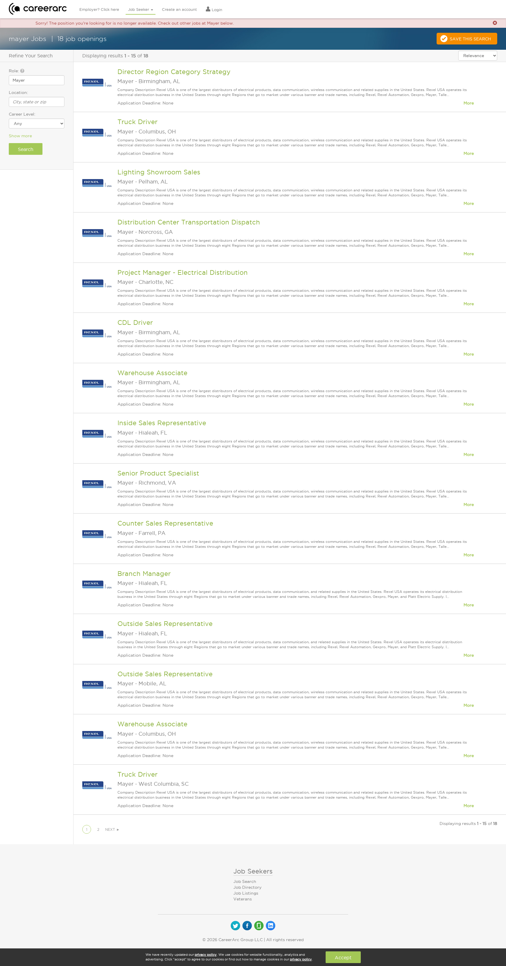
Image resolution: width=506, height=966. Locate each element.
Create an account (179, 9)
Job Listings (245, 893)
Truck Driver (137, 121)
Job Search (244, 881)
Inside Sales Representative (161, 422)
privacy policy (206, 954)
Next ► (112, 829)
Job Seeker (139, 9)
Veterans (242, 899)
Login (216, 10)
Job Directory (247, 887)
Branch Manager (144, 573)
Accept (343, 957)
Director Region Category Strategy (173, 71)
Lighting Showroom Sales (158, 172)
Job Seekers (253, 871)
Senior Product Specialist (158, 473)
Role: (14, 70)
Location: (18, 92)
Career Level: (22, 114)
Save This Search (470, 39)
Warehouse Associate (152, 372)
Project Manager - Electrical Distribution (182, 272)
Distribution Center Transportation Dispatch (188, 222)
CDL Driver (135, 322)
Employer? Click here (99, 9)
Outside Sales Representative (165, 623)
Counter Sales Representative (165, 523)
